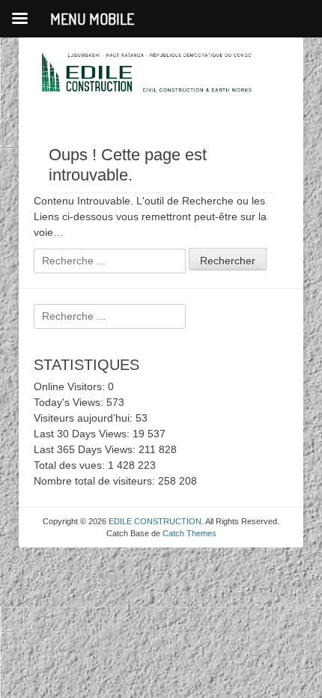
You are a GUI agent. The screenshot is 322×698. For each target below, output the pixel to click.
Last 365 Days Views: (86, 449)
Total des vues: (71, 465)
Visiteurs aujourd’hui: (85, 418)
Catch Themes (189, 533)
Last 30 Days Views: (83, 434)
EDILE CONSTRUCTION (155, 521)
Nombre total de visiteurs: (96, 481)
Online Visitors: (71, 386)
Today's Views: (70, 402)
